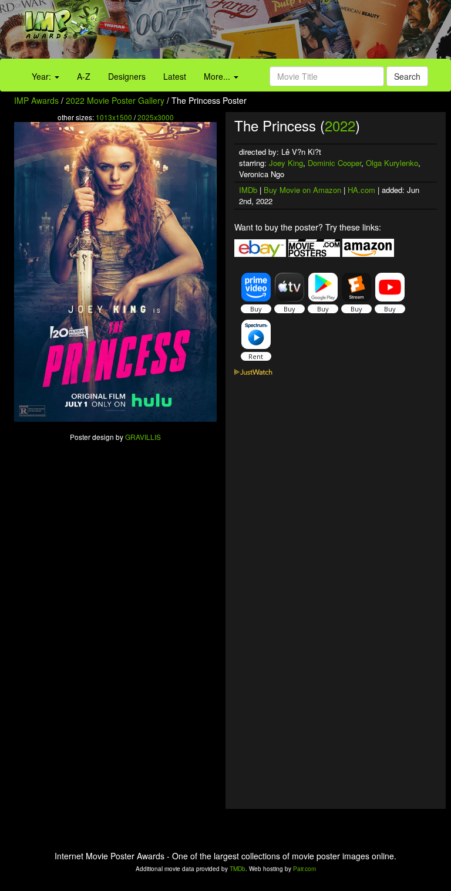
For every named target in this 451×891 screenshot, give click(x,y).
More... (218, 76)
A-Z (83, 76)
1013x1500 (114, 117)
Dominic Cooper (334, 162)
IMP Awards (36, 100)
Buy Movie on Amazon (302, 189)
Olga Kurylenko (392, 162)
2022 (340, 125)
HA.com (361, 189)
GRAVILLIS (143, 437)
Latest (174, 76)
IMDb (248, 189)
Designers (127, 76)
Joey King (286, 162)
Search (407, 76)
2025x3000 (155, 117)
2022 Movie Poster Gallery (115, 100)
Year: (42, 76)
